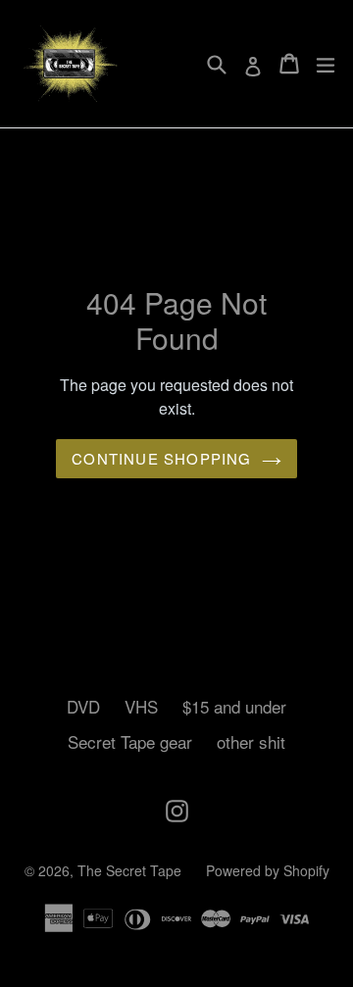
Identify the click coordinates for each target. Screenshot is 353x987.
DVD (83, 706)
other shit (251, 741)
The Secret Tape (129, 870)
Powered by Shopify (267, 870)
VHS (141, 706)
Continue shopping (161, 458)
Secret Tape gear (130, 741)
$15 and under (234, 706)
